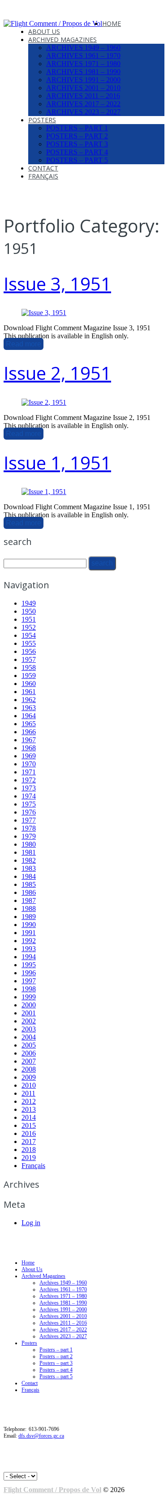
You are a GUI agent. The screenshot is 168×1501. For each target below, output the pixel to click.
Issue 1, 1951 (57, 462)
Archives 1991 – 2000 (83, 79)
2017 (29, 1141)
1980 (29, 844)
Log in (31, 1223)
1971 (29, 772)
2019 (29, 1157)
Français (43, 176)
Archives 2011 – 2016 (83, 96)
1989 (29, 916)
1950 (29, 611)
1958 (29, 667)
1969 (29, 756)
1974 (29, 796)
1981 (29, 852)
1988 (29, 908)
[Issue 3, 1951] (44, 312)
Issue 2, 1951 (57, 373)
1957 (29, 659)
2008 (29, 1069)
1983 (29, 868)
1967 (29, 740)
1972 (29, 780)
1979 (29, 836)
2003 (29, 1029)
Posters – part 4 (77, 152)
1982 (29, 860)
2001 (29, 1013)
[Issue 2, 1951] (44, 402)
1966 (29, 732)
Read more (23, 344)
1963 (29, 707)
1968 (29, 748)
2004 (29, 1037)
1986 (29, 892)
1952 (29, 627)
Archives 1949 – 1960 (83, 47)
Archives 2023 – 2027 (83, 112)
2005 (29, 1045)
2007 (29, 1061)
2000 (29, 1005)
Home (111, 23)
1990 (29, 924)
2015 (29, 1125)
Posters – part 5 (77, 160)
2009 (29, 1077)
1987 (29, 900)
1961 (29, 691)
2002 (29, 1021)
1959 (29, 675)
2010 (29, 1085)
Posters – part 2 (77, 136)
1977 (29, 820)
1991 (29, 932)
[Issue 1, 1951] (44, 491)
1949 (29, 603)
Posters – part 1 (77, 128)
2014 (29, 1117)
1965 (29, 724)
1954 (29, 635)
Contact (43, 168)
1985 (29, 884)
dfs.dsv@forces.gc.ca (41, 1436)
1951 (29, 619)
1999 (29, 997)
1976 (29, 812)
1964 (29, 715)
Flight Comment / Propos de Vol (52, 1489)
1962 (29, 699)
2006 (29, 1053)
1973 (29, 788)
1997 (29, 981)
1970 (29, 764)
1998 (29, 989)
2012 (29, 1101)
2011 (28, 1093)
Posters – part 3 (77, 144)
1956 (29, 651)
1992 (29, 940)
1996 (29, 973)
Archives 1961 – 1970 (83, 55)
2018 (29, 1149)
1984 (29, 876)
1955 (29, 643)
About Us (44, 31)
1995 (29, 965)
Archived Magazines (62, 39)
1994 (29, 956)
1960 (29, 683)
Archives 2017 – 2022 (83, 104)
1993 (29, 948)
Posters (42, 120)
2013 (29, 1109)
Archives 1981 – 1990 (83, 71)
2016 (29, 1133)
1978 (29, 828)
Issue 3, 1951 (57, 283)
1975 (29, 804)
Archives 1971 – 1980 (83, 63)
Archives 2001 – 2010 (83, 87)
